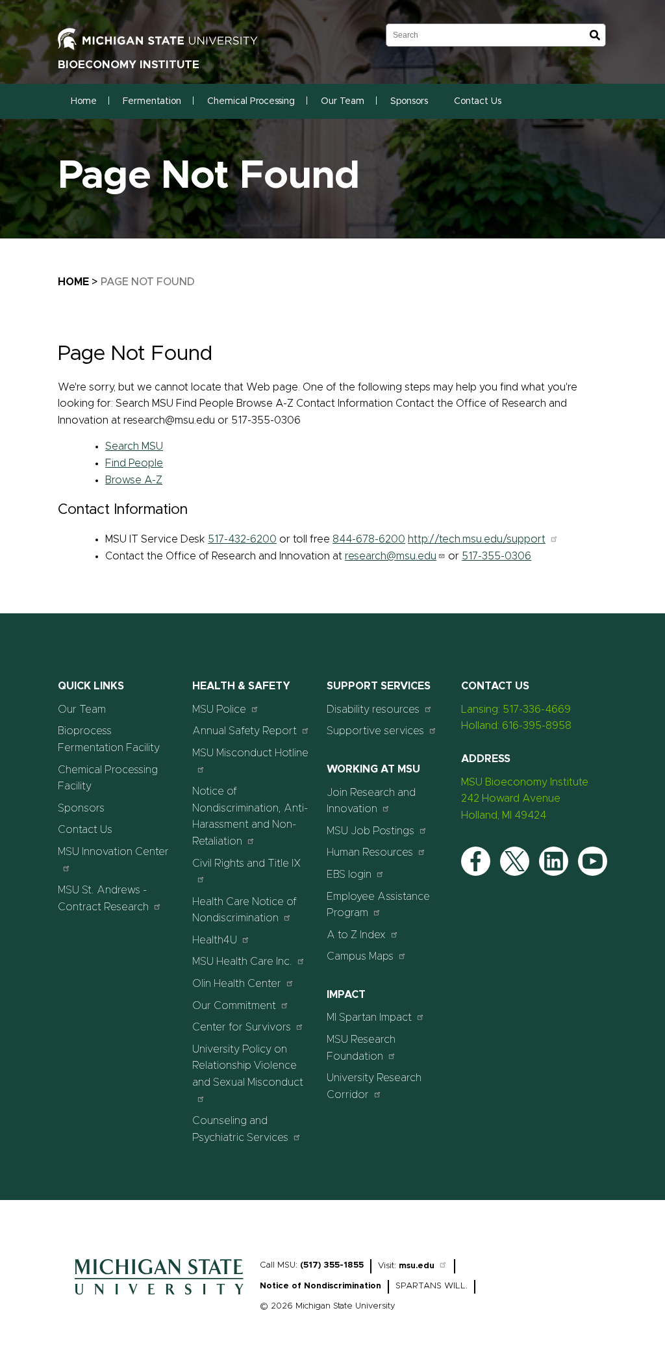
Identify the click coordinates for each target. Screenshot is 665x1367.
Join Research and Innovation (371, 801)
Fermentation (152, 101)
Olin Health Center (236, 983)
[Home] (159, 1298)
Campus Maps (360, 956)
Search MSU (134, 446)
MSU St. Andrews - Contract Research (103, 898)
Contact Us (477, 101)
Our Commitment (234, 1006)
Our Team (342, 101)
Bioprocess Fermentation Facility (109, 739)
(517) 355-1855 (332, 1265)
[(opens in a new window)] (171, 38)
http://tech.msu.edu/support (477, 539)
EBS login (349, 874)
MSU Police (219, 709)
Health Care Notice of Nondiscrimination (244, 910)
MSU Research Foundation (361, 1048)
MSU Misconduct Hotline (250, 753)
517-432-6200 (242, 539)
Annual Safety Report (244, 731)
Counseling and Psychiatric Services (240, 1129)
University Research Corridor (374, 1086)
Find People (134, 463)
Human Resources (370, 852)
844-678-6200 (368, 539)
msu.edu (416, 1266)
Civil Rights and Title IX (246, 863)
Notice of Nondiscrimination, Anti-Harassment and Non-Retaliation (250, 816)
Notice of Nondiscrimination (320, 1286)
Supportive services (375, 731)
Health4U (214, 940)
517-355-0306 (496, 556)
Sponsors (409, 101)
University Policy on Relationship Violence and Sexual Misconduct (247, 1066)
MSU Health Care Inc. (242, 961)
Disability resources (373, 709)
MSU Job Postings (370, 831)
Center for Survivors (241, 1027)
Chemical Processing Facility (108, 778)
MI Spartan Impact (369, 1017)
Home (84, 101)
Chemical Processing (251, 101)
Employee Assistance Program (378, 905)
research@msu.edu (390, 556)
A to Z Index (356, 935)
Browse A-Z (133, 480)
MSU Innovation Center (113, 852)
